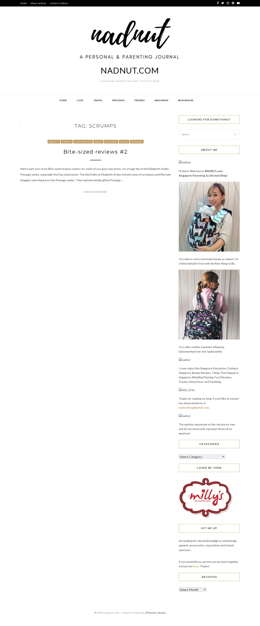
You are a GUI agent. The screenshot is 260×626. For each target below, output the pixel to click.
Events (66, 141)
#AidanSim (161, 100)
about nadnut (38, 3)
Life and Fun (83, 141)
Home (23, 3)
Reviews (137, 141)
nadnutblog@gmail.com (194, 407)
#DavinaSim (186, 100)
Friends (140, 100)
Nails (98, 141)
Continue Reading (95, 192)
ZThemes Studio (155, 612)
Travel (98, 100)
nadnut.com (130, 70)
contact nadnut (59, 3)
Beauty (53, 141)
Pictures (111, 141)
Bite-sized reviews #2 (95, 152)
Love (80, 100)
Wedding (118, 100)
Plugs (124, 141)
